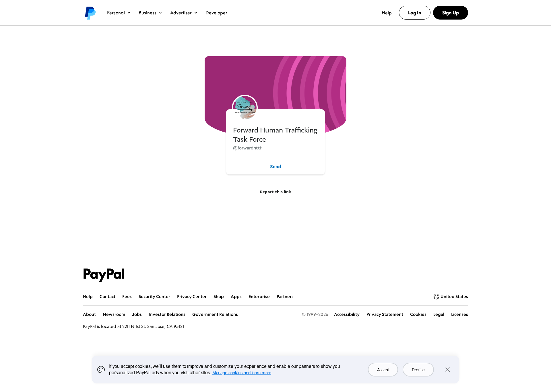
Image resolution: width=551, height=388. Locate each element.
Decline (418, 369)
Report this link (275, 191)
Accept (383, 369)
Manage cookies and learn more (241, 372)
